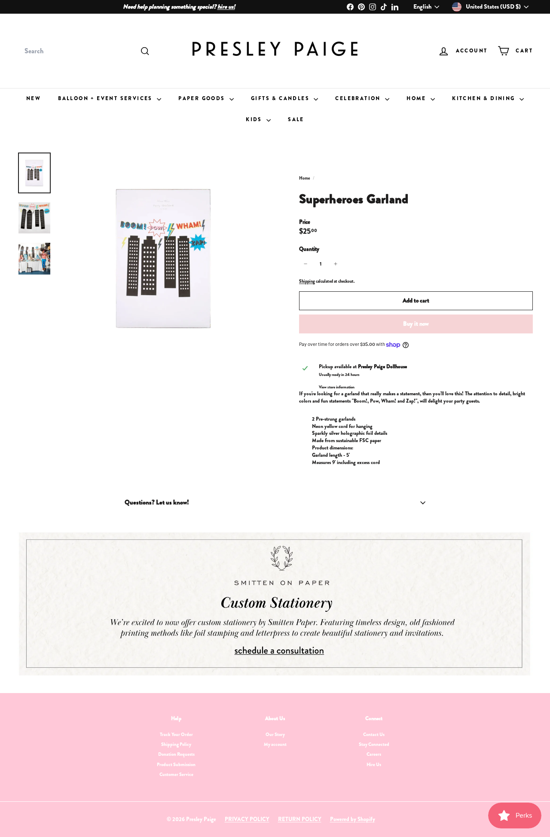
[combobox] (86, 51)
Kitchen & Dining (484, 98)
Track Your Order (176, 734)
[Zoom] (164, 258)
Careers (374, 754)
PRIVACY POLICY (247, 819)
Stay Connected (374, 744)
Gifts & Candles (281, 98)
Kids (255, 119)
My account (275, 744)
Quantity (309, 249)
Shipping (307, 281)
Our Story (275, 734)
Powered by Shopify (352, 819)
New (33, 98)
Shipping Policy (176, 744)
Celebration (359, 98)
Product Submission (176, 764)
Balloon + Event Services (106, 98)
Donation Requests (176, 754)
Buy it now (416, 323)
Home (417, 98)
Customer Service (176, 774)
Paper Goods (202, 98)
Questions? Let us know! (157, 502)
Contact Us (374, 734)
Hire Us (374, 764)
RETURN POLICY (299, 819)
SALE (296, 119)
